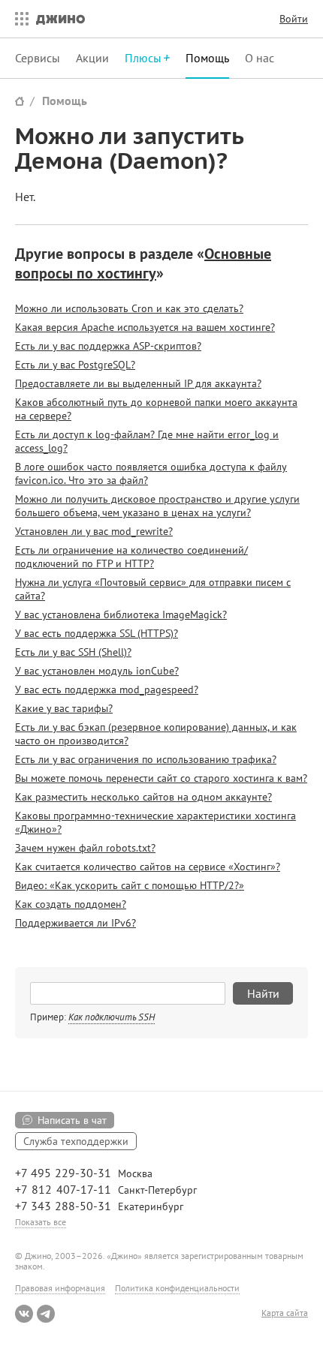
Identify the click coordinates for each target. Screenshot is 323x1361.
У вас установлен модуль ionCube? (97, 670)
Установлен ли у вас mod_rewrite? (94, 531)
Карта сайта (284, 1313)
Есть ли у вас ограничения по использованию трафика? (145, 759)
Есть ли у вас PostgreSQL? (75, 364)
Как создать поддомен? (70, 904)
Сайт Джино (19, 101)
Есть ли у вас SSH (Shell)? (73, 652)
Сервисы (37, 57)
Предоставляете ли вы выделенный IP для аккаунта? (138, 383)
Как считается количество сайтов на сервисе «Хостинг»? (147, 866)
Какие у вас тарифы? (64, 708)
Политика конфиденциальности (177, 1287)
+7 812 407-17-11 (63, 1189)
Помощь (207, 57)
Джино (60, 19)
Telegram (46, 1314)
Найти (263, 993)
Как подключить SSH (111, 1017)
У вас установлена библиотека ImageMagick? (121, 614)
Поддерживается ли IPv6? (75, 923)
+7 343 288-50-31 (63, 1205)
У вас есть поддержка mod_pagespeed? (106, 689)
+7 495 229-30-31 (63, 1172)
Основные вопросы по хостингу (143, 263)
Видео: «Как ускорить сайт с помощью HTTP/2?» (129, 885)
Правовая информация (60, 1287)
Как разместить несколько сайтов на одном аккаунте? (143, 797)
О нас (259, 57)
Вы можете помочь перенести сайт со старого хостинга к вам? (161, 778)
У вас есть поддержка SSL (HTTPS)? (96, 633)
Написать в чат (72, 1120)
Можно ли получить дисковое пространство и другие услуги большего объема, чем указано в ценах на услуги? (157, 505)
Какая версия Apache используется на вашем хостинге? (145, 327)
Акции (92, 57)
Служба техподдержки (75, 1141)
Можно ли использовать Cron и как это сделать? (129, 308)
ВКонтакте (24, 1314)
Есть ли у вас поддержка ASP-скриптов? (108, 346)
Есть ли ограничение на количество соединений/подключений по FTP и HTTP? (131, 556)
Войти (293, 19)
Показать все (40, 1221)
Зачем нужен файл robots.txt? (85, 848)
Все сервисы (18, 19)
